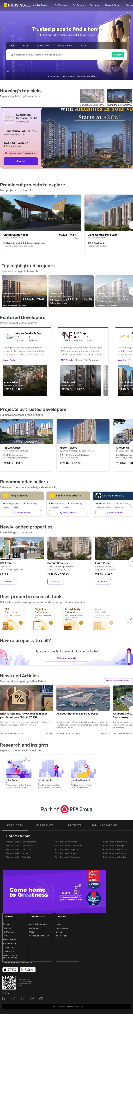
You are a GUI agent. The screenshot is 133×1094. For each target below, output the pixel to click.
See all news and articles (118, 680)
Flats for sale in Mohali (65, 841)
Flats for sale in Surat (65, 853)
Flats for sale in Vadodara (67, 857)
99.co (31, 932)
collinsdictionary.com (39, 936)
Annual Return (9, 940)
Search (118, 54)
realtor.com (34, 928)
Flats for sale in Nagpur (66, 849)
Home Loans (62, 928)
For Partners (9, 932)
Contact (20, 161)
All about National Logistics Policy (77, 713)
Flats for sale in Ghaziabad (19, 845)
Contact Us (8, 947)
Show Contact (23, 512)
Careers (6, 924)
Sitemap (60, 932)
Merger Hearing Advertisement (10, 956)
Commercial (43, 46)
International (62, 936)
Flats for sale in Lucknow (18, 849)
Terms (5, 936)
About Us (7, 928)
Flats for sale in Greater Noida (21, 841)
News (58, 924)
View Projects (22, 121)
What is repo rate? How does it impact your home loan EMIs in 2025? (23, 715)
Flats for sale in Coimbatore (68, 845)
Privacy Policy (9, 943)
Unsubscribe (8, 951)
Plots (83, 46)
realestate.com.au (38, 924)
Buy (12, 46)
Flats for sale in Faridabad (19, 857)
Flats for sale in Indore (17, 853)
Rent (25, 46)
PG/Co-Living (65, 46)
